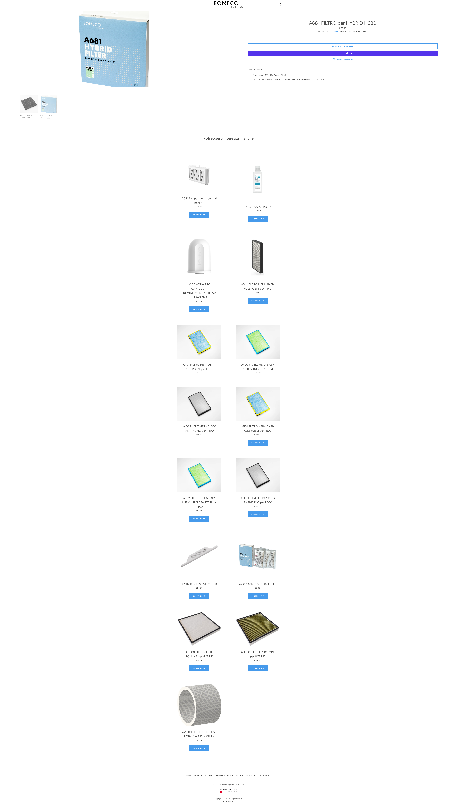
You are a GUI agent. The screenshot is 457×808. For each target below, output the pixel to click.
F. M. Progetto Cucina (235, 799)
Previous (16, 108)
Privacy (239, 775)
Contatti (209, 775)
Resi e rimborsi (264, 775)
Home (188, 775)
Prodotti (198, 775)
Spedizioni (250, 775)
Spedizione (335, 31)
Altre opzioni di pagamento (343, 59)
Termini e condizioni (224, 775)
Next (212, 108)
